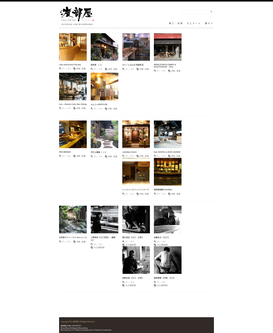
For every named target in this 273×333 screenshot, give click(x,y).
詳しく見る (66, 68)
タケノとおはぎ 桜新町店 (133, 65)
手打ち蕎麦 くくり (98, 152)
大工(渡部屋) (99, 247)
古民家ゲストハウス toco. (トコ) (73, 237)
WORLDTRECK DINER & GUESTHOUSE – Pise (165, 66)
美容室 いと (96, 65)
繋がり (208, 21)
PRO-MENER (65, 152)
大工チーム (193, 21)
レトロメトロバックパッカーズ (135, 190)
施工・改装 (176, 21)
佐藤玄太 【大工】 (162, 237)
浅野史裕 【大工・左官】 (133, 278)
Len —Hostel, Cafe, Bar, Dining (73, 104)
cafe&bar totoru (129, 152)
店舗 (83, 69)
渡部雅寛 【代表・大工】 (164, 278)
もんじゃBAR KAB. (99, 104)
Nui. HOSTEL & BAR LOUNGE (167, 152)
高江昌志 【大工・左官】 (133, 237)
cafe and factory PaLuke (70, 65)
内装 (78, 69)
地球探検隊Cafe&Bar (163, 190)
